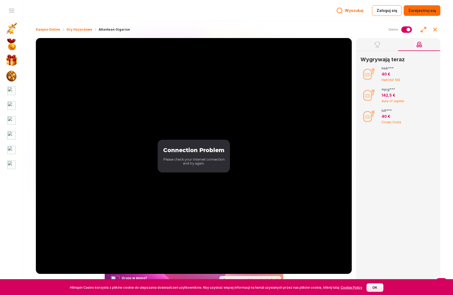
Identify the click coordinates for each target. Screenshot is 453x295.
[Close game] (435, 29)
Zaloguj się (387, 10)
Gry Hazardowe (79, 29)
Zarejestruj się (422, 10)
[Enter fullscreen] (423, 29)
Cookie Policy (351, 287)
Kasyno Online (48, 29)
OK (374, 287)
